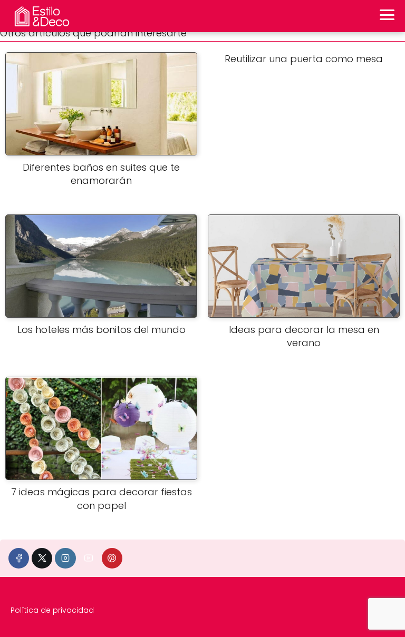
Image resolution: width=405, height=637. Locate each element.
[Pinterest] (112, 558)
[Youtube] (89, 558)
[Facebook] (18, 558)
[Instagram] (65, 558)
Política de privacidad (52, 610)
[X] (42, 558)
